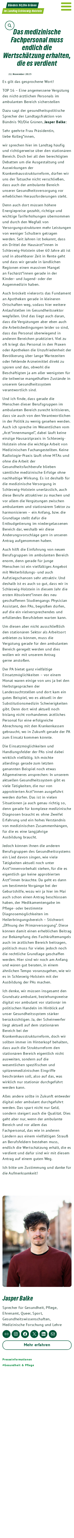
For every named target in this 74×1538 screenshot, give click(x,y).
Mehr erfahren (37, 1344)
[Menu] (66, 6)
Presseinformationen (17, 1359)
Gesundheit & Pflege (19, 1365)
